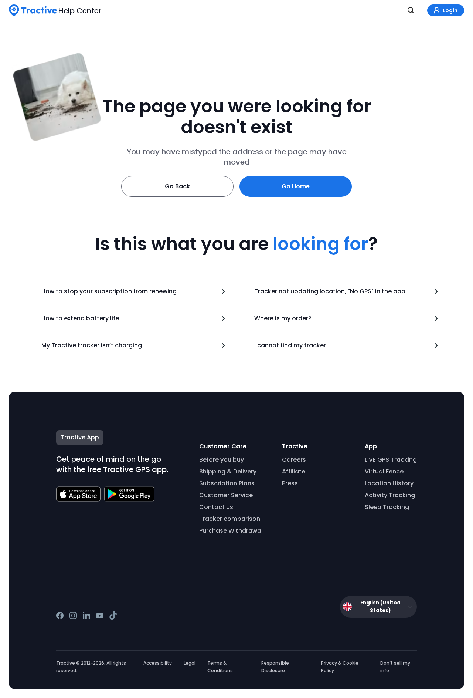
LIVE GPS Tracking (391, 459)
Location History (389, 483)
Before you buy (221, 459)
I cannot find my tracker (290, 345)
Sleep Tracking (387, 507)
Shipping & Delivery (227, 471)
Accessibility (157, 663)
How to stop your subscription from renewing (109, 291)
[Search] (410, 10)
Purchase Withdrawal (231, 530)
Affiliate (293, 471)
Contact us (216, 507)
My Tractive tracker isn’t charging (91, 345)
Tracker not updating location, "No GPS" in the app (329, 291)
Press (290, 483)
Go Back (177, 186)
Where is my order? (283, 318)
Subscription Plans (227, 483)
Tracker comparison (229, 519)
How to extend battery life (80, 318)
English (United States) (380, 606)
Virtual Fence (384, 471)
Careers (294, 459)
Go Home (296, 186)
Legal (189, 663)
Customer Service (226, 495)
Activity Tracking (390, 495)
